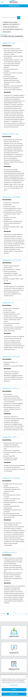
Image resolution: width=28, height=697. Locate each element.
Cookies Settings (14, 685)
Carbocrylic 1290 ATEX (11, 357)
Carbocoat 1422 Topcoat (11, 260)
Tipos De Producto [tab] (10, 27)
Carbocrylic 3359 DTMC (11, 478)
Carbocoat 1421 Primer (11, 197)
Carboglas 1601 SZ (9, 552)
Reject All (14, 689)
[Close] (26, 677)
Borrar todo (4, 34)
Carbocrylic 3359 (9, 437)
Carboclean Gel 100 (10, 134)
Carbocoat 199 (8, 303)
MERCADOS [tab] (7, 32)
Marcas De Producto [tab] (11, 24)
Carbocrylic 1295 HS (10, 388)
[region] (14, 686)
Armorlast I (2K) (8, 43)
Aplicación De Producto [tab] (12, 29)
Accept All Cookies (14, 694)
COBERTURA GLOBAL (10, 22)
